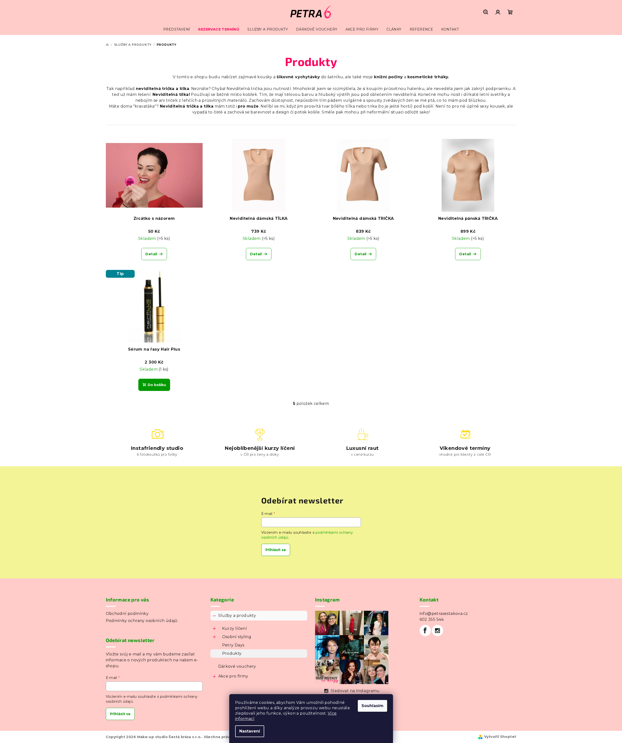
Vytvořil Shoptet (500, 736)
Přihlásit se (275, 550)
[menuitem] (176, 29)
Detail (151, 254)
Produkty (232, 653)
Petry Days (233, 645)
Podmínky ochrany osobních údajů (142, 620)
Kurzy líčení (234, 628)
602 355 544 (432, 619)
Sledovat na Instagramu (355, 690)
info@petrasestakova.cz (444, 613)
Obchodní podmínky (127, 613)
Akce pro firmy (233, 676)
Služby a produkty (237, 615)
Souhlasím (372, 705)
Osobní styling (236, 636)
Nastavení (249, 731)
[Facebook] (425, 630)
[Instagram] (437, 630)
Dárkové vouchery (237, 666)
